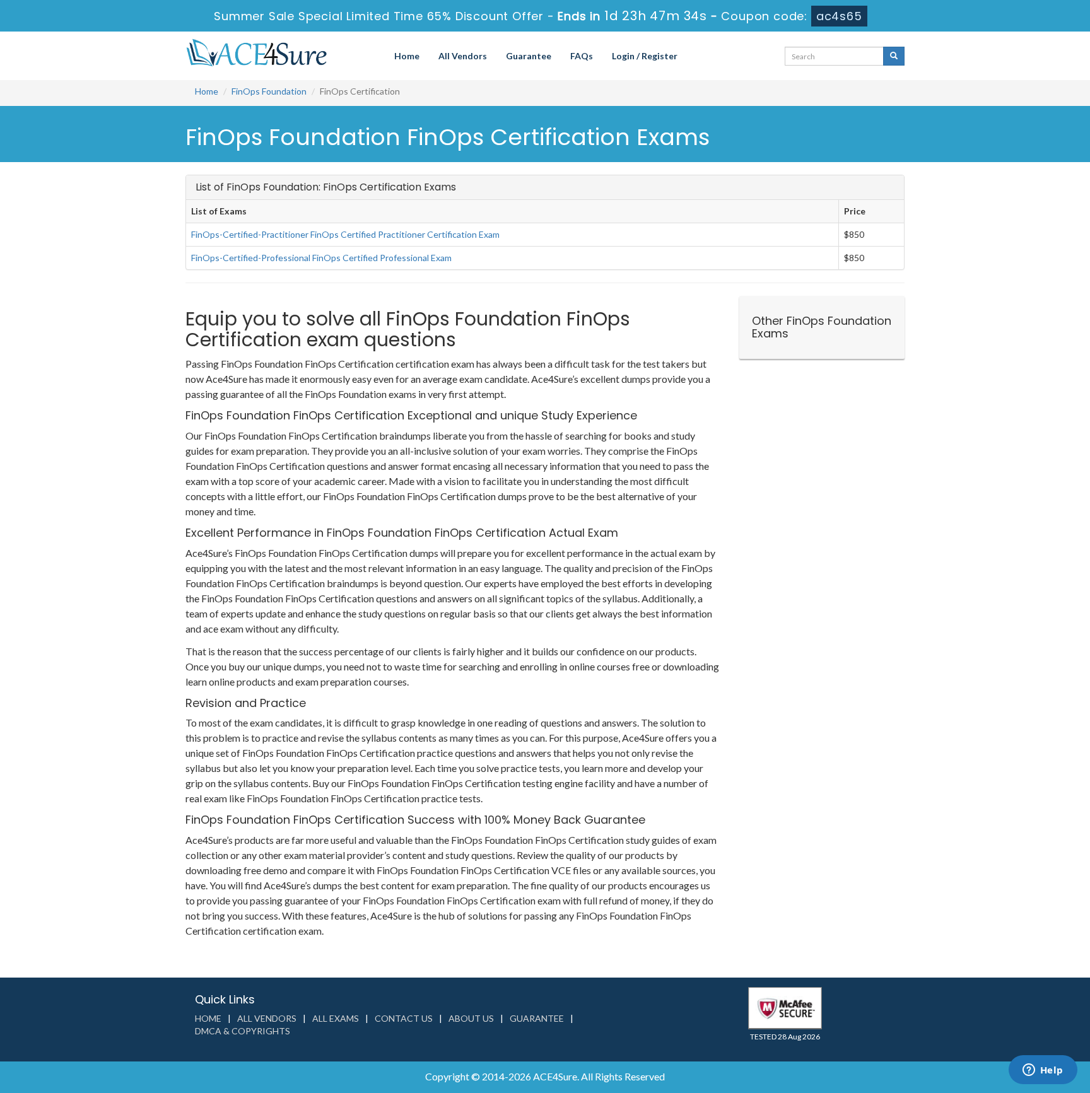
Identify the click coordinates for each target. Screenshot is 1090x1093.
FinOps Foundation (269, 91)
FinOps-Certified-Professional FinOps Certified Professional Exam (321, 257)
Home (406, 55)
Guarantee (528, 55)
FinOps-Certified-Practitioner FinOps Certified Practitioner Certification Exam (345, 234)
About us (471, 1018)
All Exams (335, 1018)
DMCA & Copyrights (242, 1031)
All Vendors (462, 55)
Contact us (404, 1018)
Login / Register (644, 55)
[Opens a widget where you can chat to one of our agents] (1042, 1071)
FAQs (581, 55)
